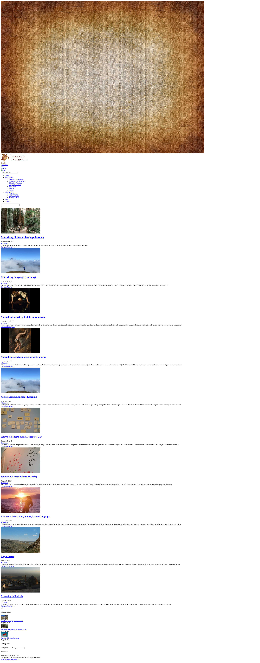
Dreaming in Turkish (12, 596)
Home (7, 176)
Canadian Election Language (10, 638)
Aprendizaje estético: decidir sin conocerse (23, 317)
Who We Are (9, 192)
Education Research (15, 183)
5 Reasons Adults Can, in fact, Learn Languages (25, 516)
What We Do (9, 177)
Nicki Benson (13, 194)
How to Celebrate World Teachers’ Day (21, 436)
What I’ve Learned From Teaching (19, 476)
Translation (12, 186)
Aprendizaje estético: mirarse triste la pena (23, 357)
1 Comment (4, 602)
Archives (4, 655)
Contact (7, 201)
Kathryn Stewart (14, 197)
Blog (6, 199)
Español (3, 163)
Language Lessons (15, 185)
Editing (11, 190)
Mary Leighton (14, 196)
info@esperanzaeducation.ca (10, 659)
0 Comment (4, 243)
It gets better (7, 556)
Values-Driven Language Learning (19, 396)
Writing (11, 188)
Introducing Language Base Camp (12, 621)
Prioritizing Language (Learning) (18, 277)
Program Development (16, 179)
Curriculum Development (17, 181)
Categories (4, 648)
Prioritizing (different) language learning (22, 237)
